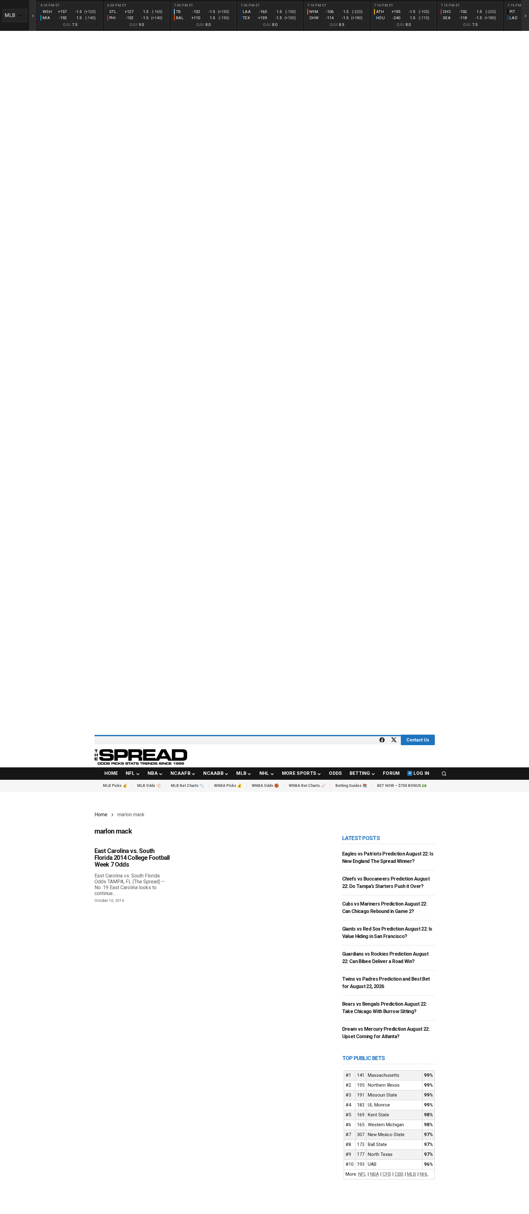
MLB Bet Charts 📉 (187, 785)
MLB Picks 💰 (115, 785)
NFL (362, 1174)
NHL (424, 1174)
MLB (411, 1174)
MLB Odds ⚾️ (149, 785)
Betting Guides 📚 (351, 785)
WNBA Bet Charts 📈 (307, 785)
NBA (374, 1174)
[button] (444, 773)
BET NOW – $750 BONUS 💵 (401, 785)
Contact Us (417, 739)
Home (100, 814)
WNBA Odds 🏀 (265, 785)
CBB (399, 1174)
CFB (387, 1174)
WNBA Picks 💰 (228, 785)
